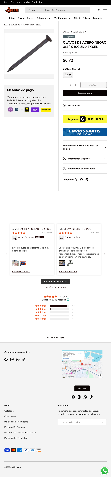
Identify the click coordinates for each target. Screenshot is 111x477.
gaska (19, 467)
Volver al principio (55, 337)
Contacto (97, 18)
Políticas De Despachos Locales (20, 432)
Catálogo (9, 410)
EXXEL (66, 32)
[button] (105, 10)
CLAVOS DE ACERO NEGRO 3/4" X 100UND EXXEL (27, 25)
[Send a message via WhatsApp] (105, 471)
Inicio (11, 18)
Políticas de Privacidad (15, 438)
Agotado (93, 85)
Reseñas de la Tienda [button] (55, 287)
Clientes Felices (82, 18)
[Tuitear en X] (76, 179)
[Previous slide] (6, 254)
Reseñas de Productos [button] (55, 281)
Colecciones (10, 416)
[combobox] (57, 10)
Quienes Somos (25, 18)
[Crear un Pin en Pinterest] (87, 179)
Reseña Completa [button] (21, 271)
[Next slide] (104, 254)
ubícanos (82, 388)
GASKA (13, 467)
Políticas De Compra (14, 427)
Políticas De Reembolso (16, 421)
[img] (18, 233)
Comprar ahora (85, 93)
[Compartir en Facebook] (81, 179)
